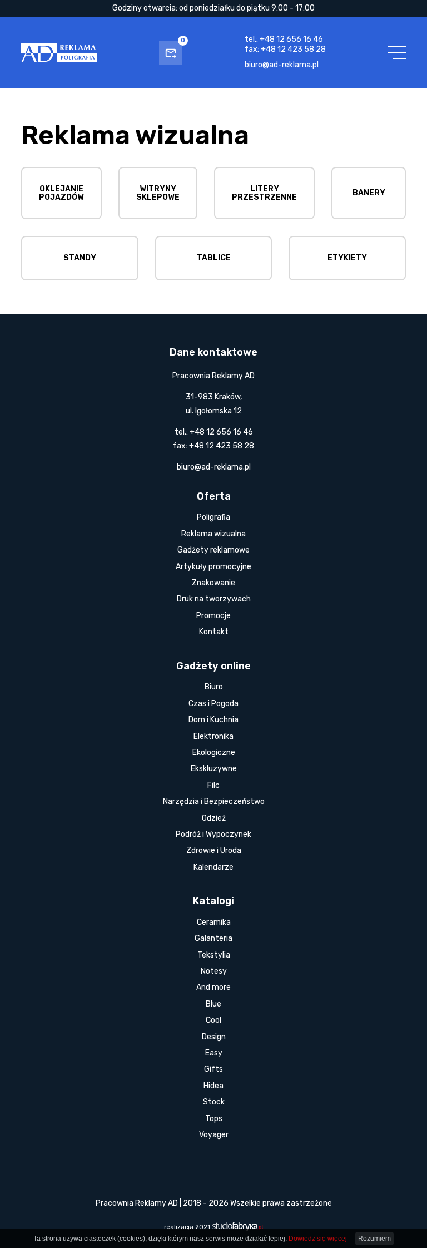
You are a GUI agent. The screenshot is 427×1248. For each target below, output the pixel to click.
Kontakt (214, 632)
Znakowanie (213, 583)
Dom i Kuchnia (213, 720)
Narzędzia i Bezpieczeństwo (214, 801)
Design (214, 1037)
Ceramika (214, 922)
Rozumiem (374, 1238)
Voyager (214, 1135)
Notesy (214, 971)
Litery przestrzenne (264, 193)
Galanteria (213, 938)
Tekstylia (213, 955)
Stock (214, 1102)
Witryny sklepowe (158, 193)
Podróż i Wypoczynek (213, 834)
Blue (213, 1004)
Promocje (213, 615)
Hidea (213, 1086)
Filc (213, 785)
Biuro (214, 687)
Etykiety (347, 258)
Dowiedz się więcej (318, 1238)
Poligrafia (213, 517)
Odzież (214, 818)
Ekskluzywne (214, 768)
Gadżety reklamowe (213, 550)
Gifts (213, 1069)
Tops (213, 1118)
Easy (213, 1053)
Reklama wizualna (213, 534)
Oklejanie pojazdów (61, 193)
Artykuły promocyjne (213, 567)
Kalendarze (213, 867)
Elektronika (213, 736)
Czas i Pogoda (213, 703)
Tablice (214, 258)
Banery (368, 193)
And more (213, 987)
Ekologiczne (213, 752)
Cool (213, 1020)
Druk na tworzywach (214, 599)
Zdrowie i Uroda (213, 850)
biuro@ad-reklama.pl (282, 65)
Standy (79, 258)
